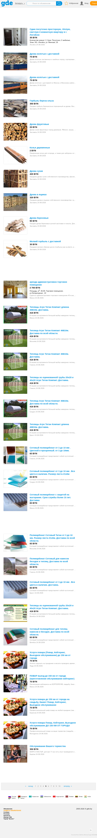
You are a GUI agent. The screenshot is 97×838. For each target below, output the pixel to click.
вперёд (67, 786)
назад (30, 786)
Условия (6, 812)
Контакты (7, 815)
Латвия (71, 796)
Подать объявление (12, 810)
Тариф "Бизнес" (9, 819)
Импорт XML (8, 817)
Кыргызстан (60, 796)
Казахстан (35, 796)
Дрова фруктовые (39, 124)
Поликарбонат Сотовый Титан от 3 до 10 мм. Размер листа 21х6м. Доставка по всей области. (52, 538)
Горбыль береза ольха (42, 101)
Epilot (14, 798)
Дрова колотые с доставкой (44, 54)
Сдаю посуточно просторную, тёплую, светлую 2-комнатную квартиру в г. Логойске (50, 32)
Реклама (7, 814)
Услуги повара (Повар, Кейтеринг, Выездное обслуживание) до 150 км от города (50, 655)
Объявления (8, 809)
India (89, 796)
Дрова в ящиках (38, 194)
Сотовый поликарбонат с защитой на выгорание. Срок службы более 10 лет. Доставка (50, 497)
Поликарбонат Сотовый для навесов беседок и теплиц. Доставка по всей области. (49, 561)
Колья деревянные (40, 147)
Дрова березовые (39, 218)
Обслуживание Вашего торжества (48, 746)
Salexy (22, 798)
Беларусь (19, 3)
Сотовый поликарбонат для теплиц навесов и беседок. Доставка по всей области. (49, 632)
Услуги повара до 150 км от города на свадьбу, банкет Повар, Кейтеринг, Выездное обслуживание (49, 702)
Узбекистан (47, 796)
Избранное (73, 3)
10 (59, 786)
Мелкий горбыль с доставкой (45, 241)
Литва (80, 796)
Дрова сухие (36, 171)
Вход (86, 3)
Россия (14, 796)
